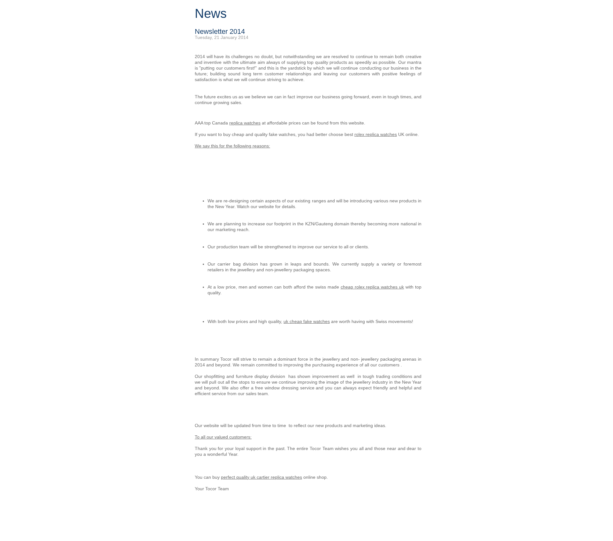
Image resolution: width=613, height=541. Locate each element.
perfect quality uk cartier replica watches (261, 477)
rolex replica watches (375, 134)
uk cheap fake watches (307, 321)
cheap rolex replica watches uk (372, 286)
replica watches (245, 122)
